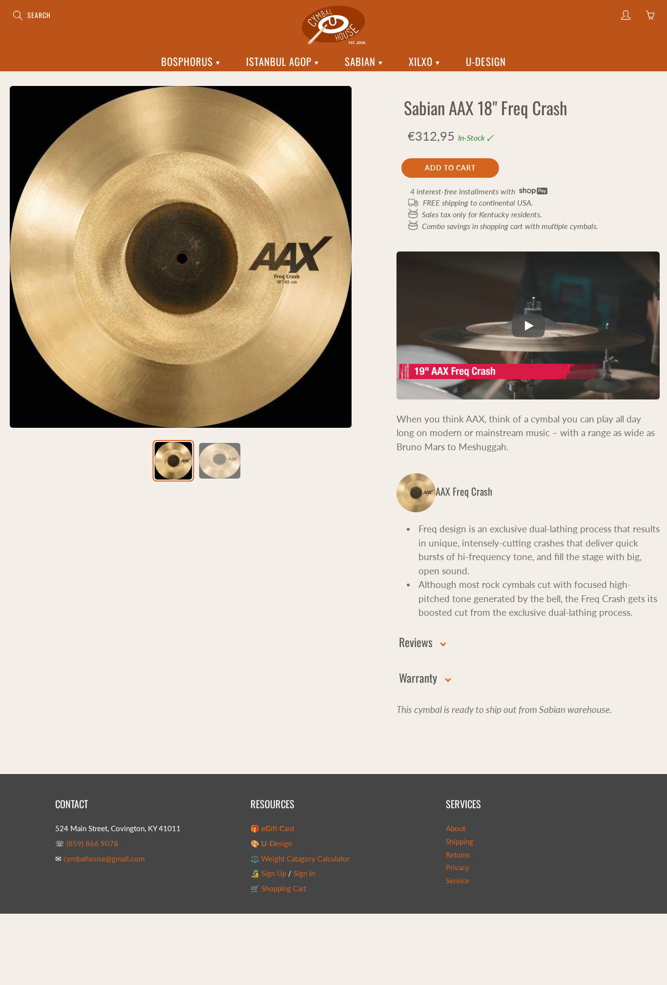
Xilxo (422, 61)
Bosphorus (188, 61)
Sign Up (273, 873)
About (455, 828)
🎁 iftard (272, 828)
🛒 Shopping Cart (278, 888)
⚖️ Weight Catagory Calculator (300, 859)
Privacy (457, 867)
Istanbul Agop (280, 61)
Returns (458, 855)
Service (457, 881)
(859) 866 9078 (92, 843)
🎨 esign (271, 843)
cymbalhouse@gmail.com (104, 859)
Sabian (361, 61)
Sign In (304, 873)
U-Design (486, 61)
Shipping (459, 842)
